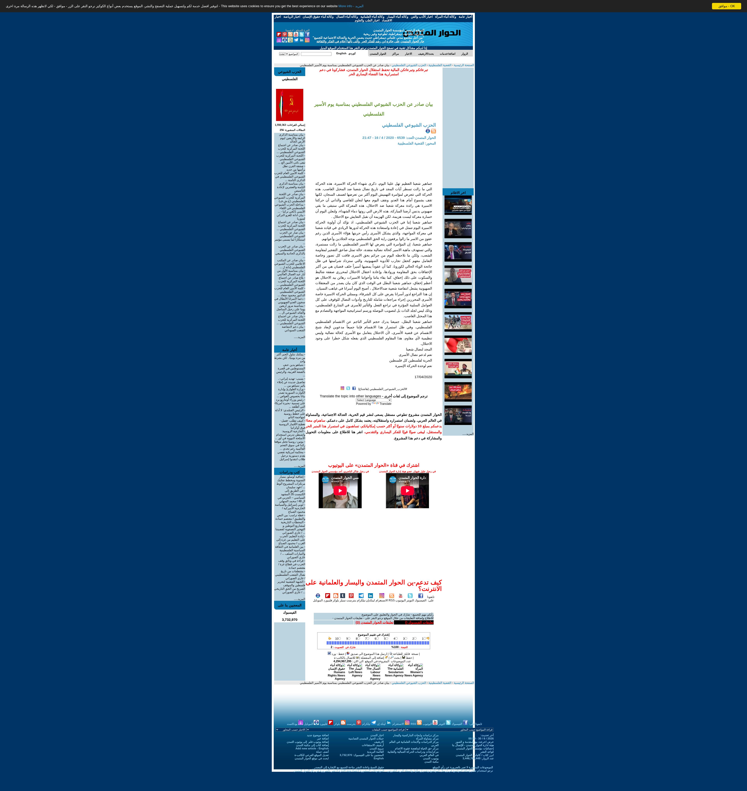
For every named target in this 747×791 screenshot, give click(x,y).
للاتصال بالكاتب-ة (345, 657)
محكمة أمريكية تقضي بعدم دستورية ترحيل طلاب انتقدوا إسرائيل (291, 455)
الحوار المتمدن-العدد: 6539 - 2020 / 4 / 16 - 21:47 (399, 138)
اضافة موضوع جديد (318, 735)
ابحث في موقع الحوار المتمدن (312, 758)
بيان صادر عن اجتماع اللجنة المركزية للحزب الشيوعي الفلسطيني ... (291, 148)
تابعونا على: (430, 598)
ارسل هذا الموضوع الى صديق (368, 653)
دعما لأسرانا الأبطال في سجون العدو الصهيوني (289, 300)
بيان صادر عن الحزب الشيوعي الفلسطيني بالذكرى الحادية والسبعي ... (290, 251)
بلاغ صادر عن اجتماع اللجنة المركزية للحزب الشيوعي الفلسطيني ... (291, 281)
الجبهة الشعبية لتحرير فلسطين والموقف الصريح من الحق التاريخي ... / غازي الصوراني (289, 587)
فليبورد (328, 600)
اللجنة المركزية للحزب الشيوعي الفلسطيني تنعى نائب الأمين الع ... (290, 159)
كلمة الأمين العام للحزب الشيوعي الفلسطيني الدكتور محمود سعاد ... (289, 291)
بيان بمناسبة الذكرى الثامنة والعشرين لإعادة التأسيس (291, 187)
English (379, 758)
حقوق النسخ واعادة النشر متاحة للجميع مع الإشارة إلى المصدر (349, 767)
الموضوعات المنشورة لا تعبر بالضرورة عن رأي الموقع (463, 767)
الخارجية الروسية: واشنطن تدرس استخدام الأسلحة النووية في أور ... (290, 434)
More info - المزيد (351, 6)
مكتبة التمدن (431, 761)
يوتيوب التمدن (431, 758)
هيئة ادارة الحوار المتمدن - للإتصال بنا (473, 745)
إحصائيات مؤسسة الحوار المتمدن (475, 748)
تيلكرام (361, 600)
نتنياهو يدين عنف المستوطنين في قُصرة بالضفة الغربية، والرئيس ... (290, 370)
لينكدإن (370, 600)
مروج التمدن (377, 748)
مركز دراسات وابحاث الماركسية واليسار (416, 735)
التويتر (410, 600)
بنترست (351, 600)
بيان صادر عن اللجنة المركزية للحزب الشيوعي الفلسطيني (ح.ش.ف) (289, 197)
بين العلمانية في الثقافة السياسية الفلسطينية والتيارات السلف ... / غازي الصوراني (290, 552)
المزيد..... (468, 433)
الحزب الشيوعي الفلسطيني (408, 65)
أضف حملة (322, 751)
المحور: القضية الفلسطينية (417, 143)
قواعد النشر (487, 751)
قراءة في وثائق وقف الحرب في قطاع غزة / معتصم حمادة (291, 564)
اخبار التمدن (377, 735)
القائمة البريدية (375, 751)
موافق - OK (726, 6)
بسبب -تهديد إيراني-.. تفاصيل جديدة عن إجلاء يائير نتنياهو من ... (291, 382)
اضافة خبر (323, 738)
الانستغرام (382, 600)
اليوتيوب (400, 600)
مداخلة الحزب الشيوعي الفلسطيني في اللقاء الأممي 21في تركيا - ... (290, 208)
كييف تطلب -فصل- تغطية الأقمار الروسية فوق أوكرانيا (292, 424)
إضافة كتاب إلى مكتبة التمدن (312, 745)
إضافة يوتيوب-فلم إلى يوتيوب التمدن (308, 741)
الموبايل (318, 600)
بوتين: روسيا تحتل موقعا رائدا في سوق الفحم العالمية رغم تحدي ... (289, 445)
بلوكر (336, 600)
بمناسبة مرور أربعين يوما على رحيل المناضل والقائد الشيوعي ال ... (290, 309)
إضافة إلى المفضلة (373, 657)
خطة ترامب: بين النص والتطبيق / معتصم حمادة (290, 516)
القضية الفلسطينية (439, 65)
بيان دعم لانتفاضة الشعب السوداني (293, 328)
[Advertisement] (458, 126)
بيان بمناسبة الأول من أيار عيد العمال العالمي (291, 272)
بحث (396, 657)
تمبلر (343, 600)
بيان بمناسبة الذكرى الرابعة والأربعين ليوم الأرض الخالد (292, 138)
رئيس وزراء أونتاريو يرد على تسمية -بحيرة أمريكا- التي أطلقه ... (289, 403)
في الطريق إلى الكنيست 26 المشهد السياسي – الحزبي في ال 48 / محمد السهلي (291, 496)
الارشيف (379, 741)
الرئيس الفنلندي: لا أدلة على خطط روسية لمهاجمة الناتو (290, 413)
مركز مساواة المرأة (427, 738)
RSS (392, 600)
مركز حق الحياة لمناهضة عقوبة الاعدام (417, 748)
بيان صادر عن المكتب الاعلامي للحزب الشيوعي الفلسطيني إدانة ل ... (289, 263)
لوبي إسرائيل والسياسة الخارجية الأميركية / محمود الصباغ (290, 508)
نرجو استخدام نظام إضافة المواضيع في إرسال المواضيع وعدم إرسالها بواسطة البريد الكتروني (440, 770)
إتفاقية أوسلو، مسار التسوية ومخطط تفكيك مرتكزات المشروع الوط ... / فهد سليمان (290, 482)
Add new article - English (312, 748)
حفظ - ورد (337, 653)
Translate (385, 403)
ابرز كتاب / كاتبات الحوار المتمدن (475, 755)
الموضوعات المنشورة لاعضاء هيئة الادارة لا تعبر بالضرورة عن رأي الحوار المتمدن (338, 770)
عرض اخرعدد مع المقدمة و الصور (474, 741)
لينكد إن (381, 723)
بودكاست (292, 723)
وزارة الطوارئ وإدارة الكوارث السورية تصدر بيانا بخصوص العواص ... (291, 392)
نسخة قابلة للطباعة (405, 653)
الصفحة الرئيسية (463, 65)
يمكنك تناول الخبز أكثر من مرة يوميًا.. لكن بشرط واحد (289, 358)
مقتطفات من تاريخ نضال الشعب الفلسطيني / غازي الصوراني (290, 574)
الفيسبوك (420, 600)
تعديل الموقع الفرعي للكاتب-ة (312, 755)
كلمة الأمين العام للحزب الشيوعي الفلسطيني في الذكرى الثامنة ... (289, 176)
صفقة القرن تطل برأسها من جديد (293, 167)
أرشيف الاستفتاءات (373, 745)
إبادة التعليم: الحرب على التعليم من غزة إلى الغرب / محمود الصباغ (290, 539)
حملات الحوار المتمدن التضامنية (366, 738)
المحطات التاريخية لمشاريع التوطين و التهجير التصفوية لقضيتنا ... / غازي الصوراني (290, 527)
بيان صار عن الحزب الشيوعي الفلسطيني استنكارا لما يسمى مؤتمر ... (289, 238)
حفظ (408, 657)
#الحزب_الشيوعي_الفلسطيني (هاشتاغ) (382, 389)
